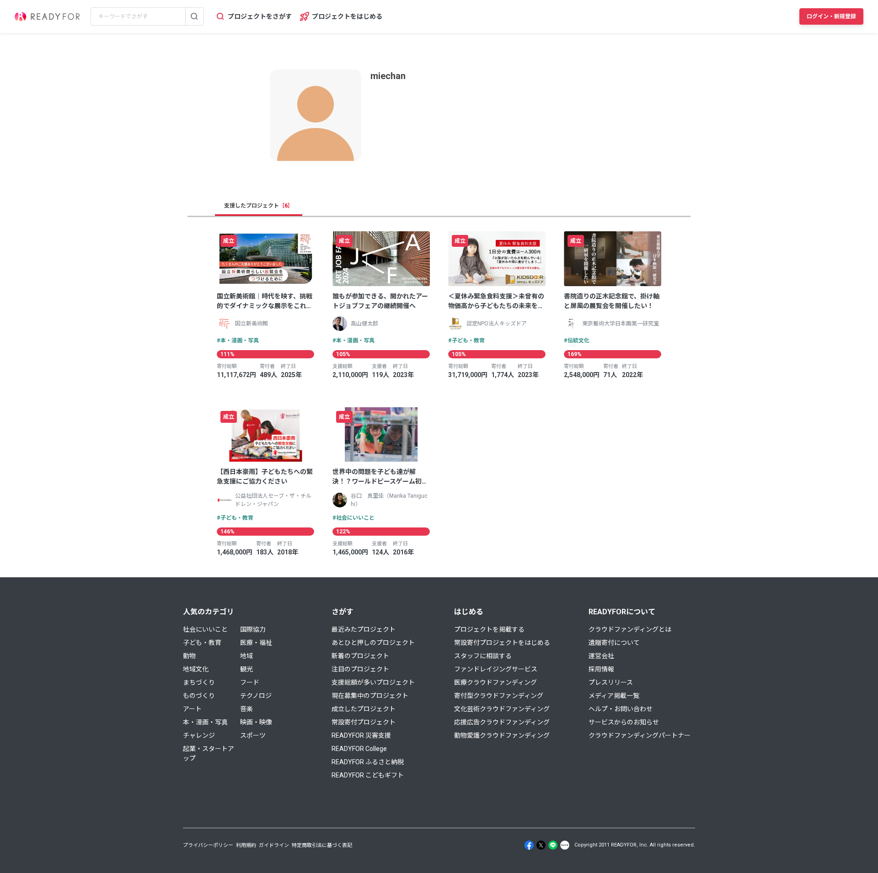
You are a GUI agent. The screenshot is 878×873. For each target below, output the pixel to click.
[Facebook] (529, 845)
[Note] (564, 845)
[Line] (552, 845)
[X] (541, 845)
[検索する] (194, 16)
